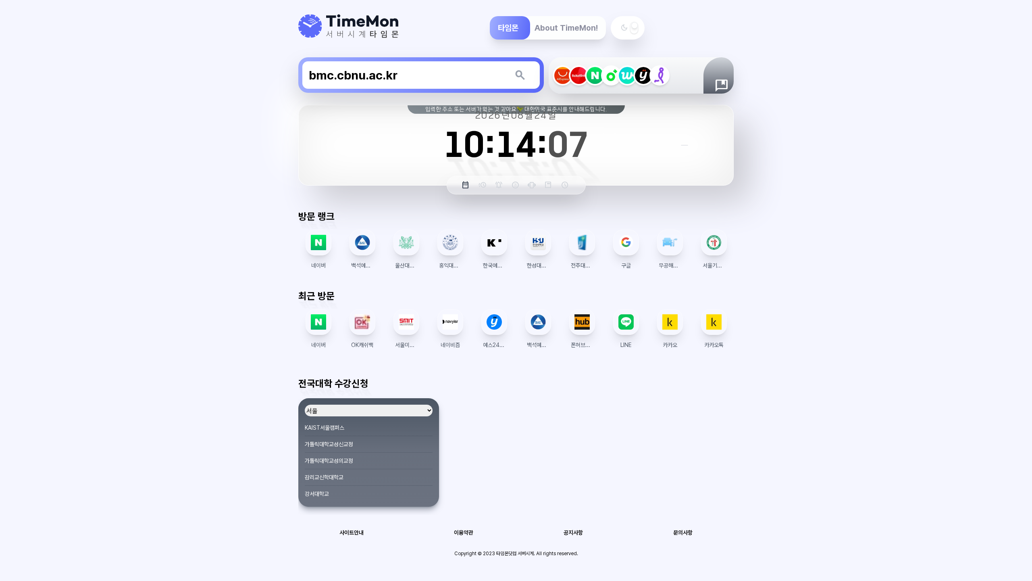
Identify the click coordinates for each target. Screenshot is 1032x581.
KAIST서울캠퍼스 (324, 427)
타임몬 (508, 28)
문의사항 (683, 532)
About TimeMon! (566, 28)
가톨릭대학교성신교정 (329, 444)
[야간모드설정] (634, 28)
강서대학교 (317, 494)
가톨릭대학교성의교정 (329, 461)
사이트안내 (351, 532)
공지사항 (573, 532)
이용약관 (463, 532)
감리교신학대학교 (324, 477)
